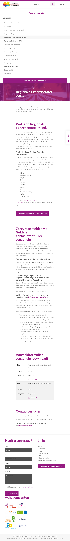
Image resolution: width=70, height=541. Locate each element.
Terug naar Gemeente (36, 13)
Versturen (11, 493)
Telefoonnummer (10, 455)
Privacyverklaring (43, 458)
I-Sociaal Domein (43, 453)
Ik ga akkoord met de (20, 487)
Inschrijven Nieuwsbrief (34, 80)
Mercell (40, 446)
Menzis (40, 456)
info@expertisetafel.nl (25, 426)
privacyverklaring (28, 487)
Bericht (7, 472)
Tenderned (41, 449)
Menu (62, 4)
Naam (7, 446)
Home (18, 88)
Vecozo (40, 451)
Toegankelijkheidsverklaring (47, 460)
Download (33, 379)
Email (7, 463)
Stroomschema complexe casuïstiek (32, 213)
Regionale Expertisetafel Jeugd (41, 88)
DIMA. (61, 538)
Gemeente (25, 88)
